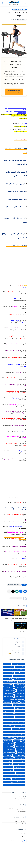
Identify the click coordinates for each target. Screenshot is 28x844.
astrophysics (8, 761)
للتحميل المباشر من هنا (20, 131)
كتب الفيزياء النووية (21, 811)
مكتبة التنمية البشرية (20, 714)
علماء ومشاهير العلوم (19, 720)
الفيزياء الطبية (21, 717)
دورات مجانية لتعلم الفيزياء (18, 734)
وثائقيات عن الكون (20, 684)
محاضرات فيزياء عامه (19, 755)
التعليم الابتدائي (10, 717)
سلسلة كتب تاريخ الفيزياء (19, 664)
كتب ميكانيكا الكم (20, 687)
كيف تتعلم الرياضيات (20, 833)
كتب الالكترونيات (8, 678)
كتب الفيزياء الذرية (20, 693)
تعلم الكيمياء (21, 749)
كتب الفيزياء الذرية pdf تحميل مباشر (17, 191)
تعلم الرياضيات (9, 770)
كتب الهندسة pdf (20, 770)
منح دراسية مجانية (20, 731)
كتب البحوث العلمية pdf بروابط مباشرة (15, 245)
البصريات (22, 743)
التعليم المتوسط (9, 687)
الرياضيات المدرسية (20, 675)
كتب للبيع (22, 784)
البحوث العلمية (9, 684)
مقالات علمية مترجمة (20, 678)
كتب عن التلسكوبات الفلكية (9, 752)
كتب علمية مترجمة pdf (10, 690)
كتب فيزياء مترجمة (9, 758)
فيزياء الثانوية (9, 675)
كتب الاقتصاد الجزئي (8, 767)
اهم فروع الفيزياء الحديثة (21, 631)
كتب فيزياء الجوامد (20, 737)
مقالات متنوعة (8, 705)
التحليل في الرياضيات (8, 714)
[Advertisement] (14, 269)
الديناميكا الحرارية (9, 693)
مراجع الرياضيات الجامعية (19, 836)
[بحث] (2, 3)
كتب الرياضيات (7, 664)
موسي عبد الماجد (20, 19)
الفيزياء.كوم (7, 841)
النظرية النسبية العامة (8, 696)
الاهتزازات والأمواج (7, 740)
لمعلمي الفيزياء (10, 666)
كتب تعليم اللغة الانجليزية (19, 781)
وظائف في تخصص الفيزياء (18, 778)
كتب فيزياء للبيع (7, 781)
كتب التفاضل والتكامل (19, 705)
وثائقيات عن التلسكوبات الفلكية (17, 722)
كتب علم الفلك (21, 672)
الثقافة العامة (21, 666)
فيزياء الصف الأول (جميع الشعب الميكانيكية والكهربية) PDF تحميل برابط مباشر (14, 508)
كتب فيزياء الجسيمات (8, 746)
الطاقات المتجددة (20, 711)
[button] (20, 591)
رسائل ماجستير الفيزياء (19, 767)
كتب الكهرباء (21, 681)
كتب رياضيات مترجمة (20, 746)
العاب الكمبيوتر (21, 773)
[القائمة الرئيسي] (26, 3)
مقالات (9, 728)
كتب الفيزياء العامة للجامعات (19, 823)
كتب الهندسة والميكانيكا (19, 764)
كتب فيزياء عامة (10, 672)
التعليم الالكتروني (20, 708)
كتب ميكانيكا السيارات (9, 773)
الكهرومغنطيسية (20, 728)
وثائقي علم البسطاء (20, 761)
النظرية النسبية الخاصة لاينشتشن (17, 699)
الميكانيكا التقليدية (9, 708)
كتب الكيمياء (11, 743)
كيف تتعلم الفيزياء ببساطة (19, 798)
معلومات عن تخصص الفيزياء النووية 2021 (9, 619)
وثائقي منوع (22, 690)
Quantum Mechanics (10, 749)
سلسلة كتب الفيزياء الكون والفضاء (17, 669)
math (23, 740)
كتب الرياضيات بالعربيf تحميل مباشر (17, 199)
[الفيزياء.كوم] (14, 3)
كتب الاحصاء (15, 702)
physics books (17, 740)
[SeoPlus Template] (22, 841)
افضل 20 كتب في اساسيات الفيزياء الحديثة (16, 808)
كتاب (22, 538)
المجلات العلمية (7, 702)
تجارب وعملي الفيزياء (20, 696)
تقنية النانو (22, 702)
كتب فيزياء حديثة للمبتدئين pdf (16, 184)
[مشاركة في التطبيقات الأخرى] (9, 591)
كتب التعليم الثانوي (9, 711)
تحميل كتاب (20, 291)
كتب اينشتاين (8, 755)
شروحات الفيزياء (21, 752)
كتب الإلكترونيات (9, 725)
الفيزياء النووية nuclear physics (19, 9)
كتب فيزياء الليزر (21, 725)
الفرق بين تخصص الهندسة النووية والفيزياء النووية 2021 (20, 619)
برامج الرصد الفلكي (8, 764)
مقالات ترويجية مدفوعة (9, 737)
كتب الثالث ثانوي (7, 778)
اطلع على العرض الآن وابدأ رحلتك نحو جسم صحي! (14, 91)
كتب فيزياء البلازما (20, 758)
